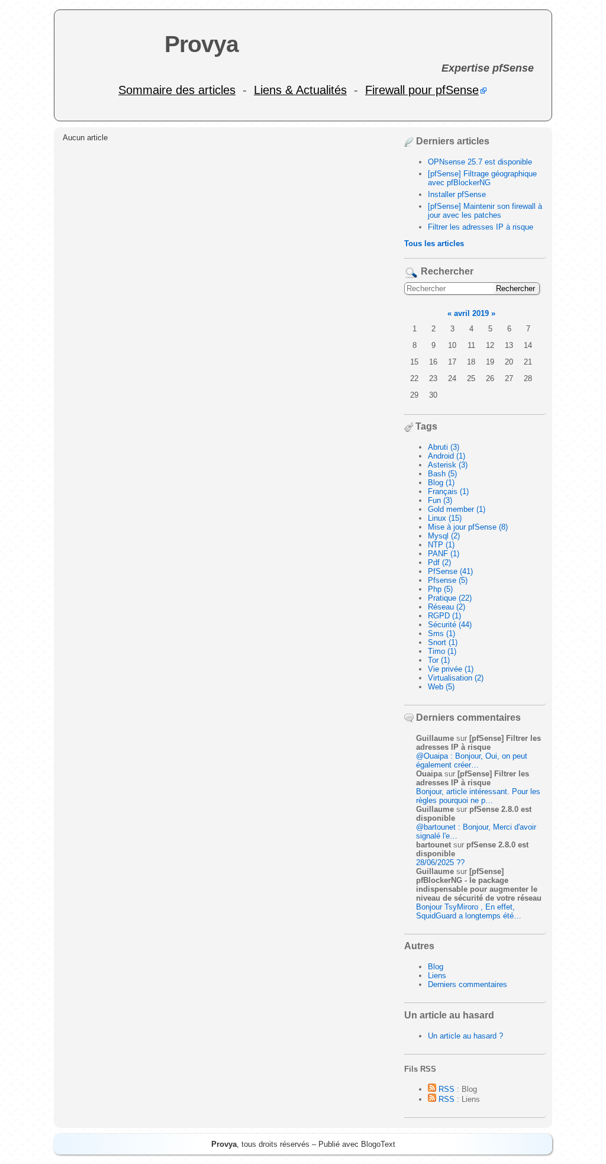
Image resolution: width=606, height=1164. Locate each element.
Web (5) (441, 686)
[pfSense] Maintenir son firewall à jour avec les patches (485, 211)
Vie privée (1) (450, 669)
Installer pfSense (457, 194)
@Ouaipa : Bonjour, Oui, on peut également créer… (471, 760)
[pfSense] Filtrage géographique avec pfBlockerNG (482, 178)
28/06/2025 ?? (440, 862)
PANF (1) (443, 553)
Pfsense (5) (448, 580)
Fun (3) (440, 500)
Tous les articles (434, 243)
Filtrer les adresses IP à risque (480, 227)
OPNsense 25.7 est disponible (480, 161)
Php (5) (440, 589)
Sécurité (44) (450, 624)
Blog (435, 966)
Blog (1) (441, 482)
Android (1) (446, 456)
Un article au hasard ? (465, 1035)
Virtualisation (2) (455, 677)
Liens (437, 975)
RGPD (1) (444, 615)
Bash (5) (442, 473)
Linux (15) (445, 518)
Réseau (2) (446, 606)
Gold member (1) (456, 509)
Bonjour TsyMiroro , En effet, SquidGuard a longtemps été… (468, 911)
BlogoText (378, 1144)
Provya (201, 44)
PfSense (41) (450, 571)
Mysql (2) (444, 535)
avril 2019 (471, 313)
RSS (445, 1089)
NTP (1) (441, 544)
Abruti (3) (443, 447)
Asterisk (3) (448, 464)
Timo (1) (442, 651)
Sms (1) (441, 633)
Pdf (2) (439, 562)
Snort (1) (442, 642)
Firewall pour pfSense (422, 89)
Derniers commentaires (467, 984)
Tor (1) (439, 660)
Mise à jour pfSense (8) (468, 527)
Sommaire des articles (177, 89)
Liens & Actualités (300, 89)
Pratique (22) (450, 598)
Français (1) (448, 491)
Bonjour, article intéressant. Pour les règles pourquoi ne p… (478, 796)
